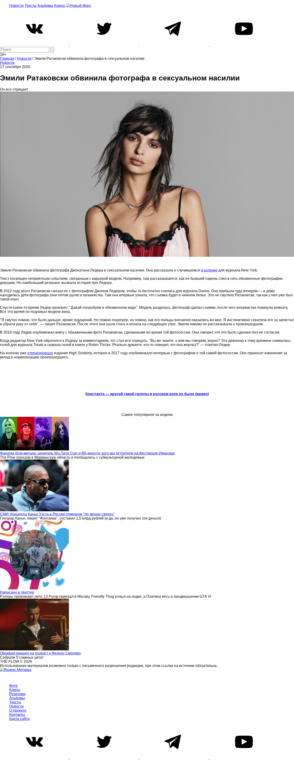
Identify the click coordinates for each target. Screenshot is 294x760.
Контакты (17, 715)
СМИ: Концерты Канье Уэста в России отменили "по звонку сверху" (57, 514)
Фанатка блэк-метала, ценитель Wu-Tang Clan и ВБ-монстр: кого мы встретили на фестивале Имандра (87, 453)
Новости (16, 6)
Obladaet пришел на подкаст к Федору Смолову (40, 653)
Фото (13, 686)
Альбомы (45, 6)
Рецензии (17, 694)
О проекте (17, 710)
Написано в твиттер (17, 592)
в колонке (209, 270)
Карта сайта (19, 719)
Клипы (59, 6)
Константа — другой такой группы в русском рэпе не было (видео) (147, 394)
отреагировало (40, 353)
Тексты (31, 6)
